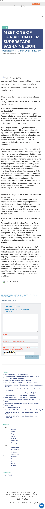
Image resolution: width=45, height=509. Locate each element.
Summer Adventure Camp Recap (16, 374)
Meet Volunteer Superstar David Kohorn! (20, 395)
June (13, 431)
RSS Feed (8, 475)
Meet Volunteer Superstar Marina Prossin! (20, 397)
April (13, 436)
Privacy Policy (35, 503)
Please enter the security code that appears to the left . (20, 348)
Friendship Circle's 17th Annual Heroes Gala (21, 383)
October (14, 452)
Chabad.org (17, 503)
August (14, 429)
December (15, 447)
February (14, 441)
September (15, 454)
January (14, 443)
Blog (5, 28)
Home (5, 6)
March (13, 438)
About (10, 6)
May (12, 434)
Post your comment (13, 306)
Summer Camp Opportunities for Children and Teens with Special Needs (22, 377)
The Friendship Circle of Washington (16, 11)
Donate (16, 6)
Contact (36, 4)
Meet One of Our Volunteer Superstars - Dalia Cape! (24, 410)
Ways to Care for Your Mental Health (18, 380)
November (15, 450)
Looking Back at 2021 (12, 407)
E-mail (13, 341)
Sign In (24, 6)
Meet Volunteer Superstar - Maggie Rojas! (20, 393)
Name (5, 334)
